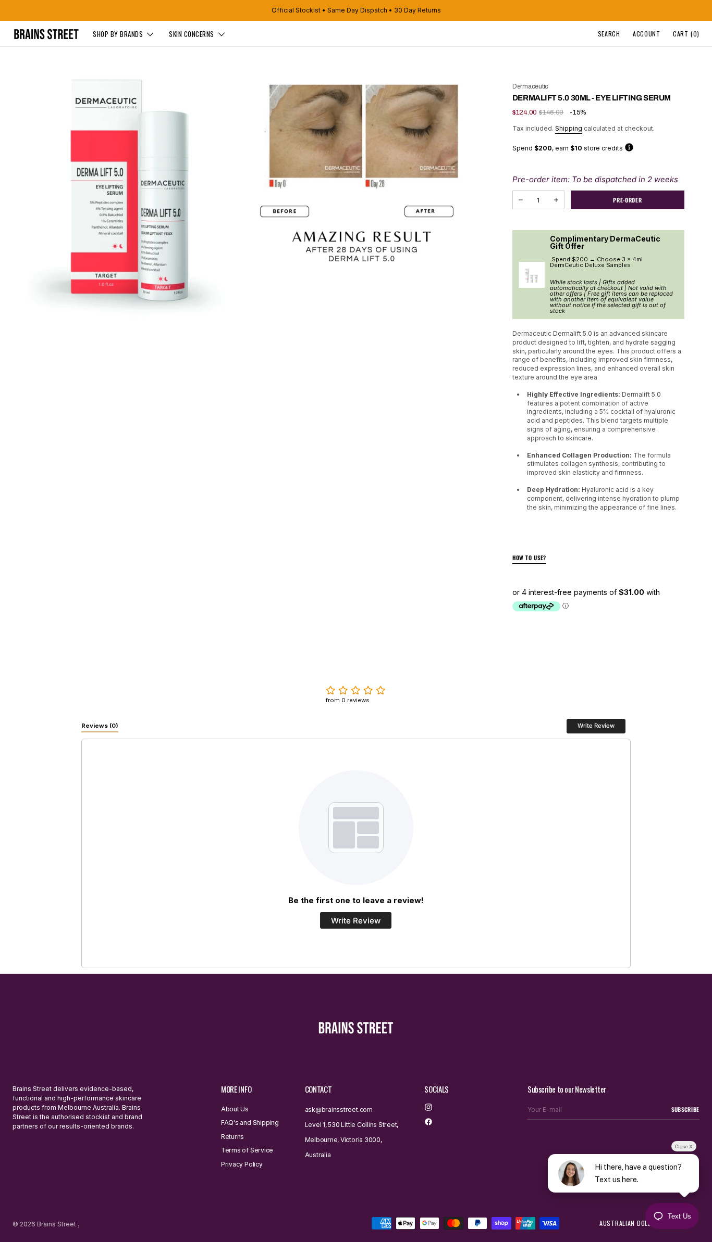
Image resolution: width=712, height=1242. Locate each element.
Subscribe (685, 1109)
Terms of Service (247, 1150)
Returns (232, 1136)
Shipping (568, 128)
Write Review (596, 725)
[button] (609, 34)
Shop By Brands (118, 34)
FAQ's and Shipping (250, 1122)
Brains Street (56, 1224)
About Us (235, 1109)
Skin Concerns (191, 34)
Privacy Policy (242, 1164)
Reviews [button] (99, 725)
